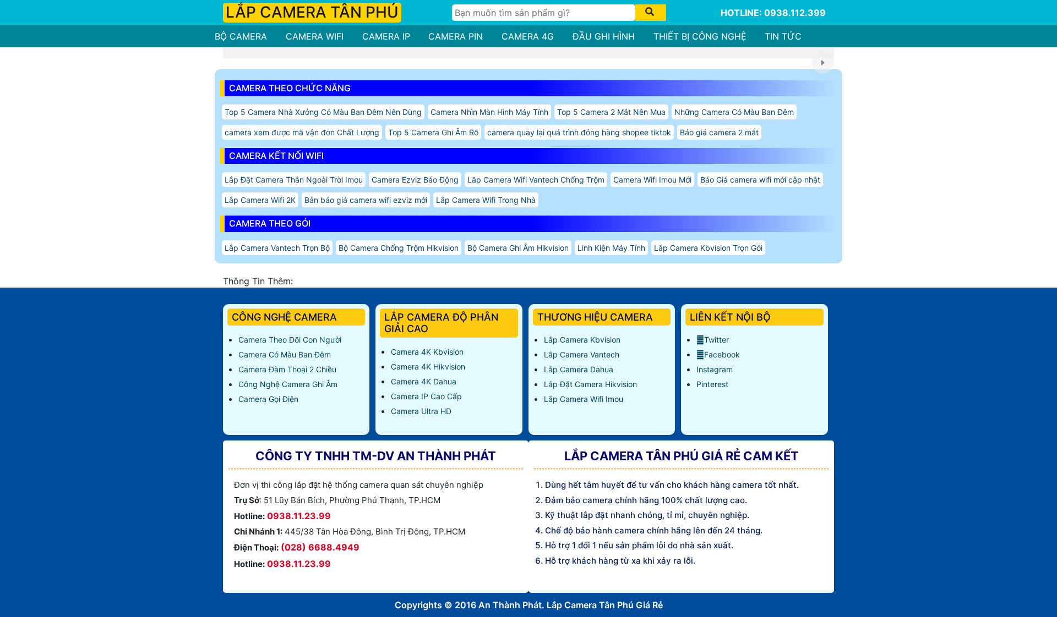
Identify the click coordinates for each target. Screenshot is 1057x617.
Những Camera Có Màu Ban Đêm (734, 112)
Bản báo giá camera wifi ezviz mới (365, 200)
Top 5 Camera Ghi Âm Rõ (433, 132)
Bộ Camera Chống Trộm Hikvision (399, 247)
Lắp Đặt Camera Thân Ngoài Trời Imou (294, 179)
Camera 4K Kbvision (427, 351)
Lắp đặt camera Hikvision (590, 384)
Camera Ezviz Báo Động (415, 179)
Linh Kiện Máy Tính (611, 247)
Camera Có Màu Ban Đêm (284, 354)
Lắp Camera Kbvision (582, 339)
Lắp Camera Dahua (578, 369)
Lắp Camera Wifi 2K (260, 200)
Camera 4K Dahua (423, 381)
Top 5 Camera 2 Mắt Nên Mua (611, 112)
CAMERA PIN (455, 36)
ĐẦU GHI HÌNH (604, 36)
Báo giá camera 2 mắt (719, 132)
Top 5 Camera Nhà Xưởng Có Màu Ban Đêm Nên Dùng (323, 112)
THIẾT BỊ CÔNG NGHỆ (700, 36)
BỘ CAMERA (241, 36)
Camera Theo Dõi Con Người (289, 339)
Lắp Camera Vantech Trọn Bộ (277, 247)
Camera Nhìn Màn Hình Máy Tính (489, 112)
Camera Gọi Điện (268, 399)
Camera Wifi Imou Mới (652, 179)
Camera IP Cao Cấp (426, 396)
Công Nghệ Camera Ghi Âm (287, 384)
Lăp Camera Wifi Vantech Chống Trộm (535, 179)
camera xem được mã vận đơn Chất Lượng (302, 132)
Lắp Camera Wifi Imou (583, 399)
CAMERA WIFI (315, 36)
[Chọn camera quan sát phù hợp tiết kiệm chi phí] (823, 63)
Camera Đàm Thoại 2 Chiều (287, 369)
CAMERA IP (386, 36)
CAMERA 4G (528, 36)
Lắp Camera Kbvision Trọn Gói (708, 247)
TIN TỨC (783, 36)
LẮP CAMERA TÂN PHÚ (312, 12)
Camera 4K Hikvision (428, 366)
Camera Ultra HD (421, 411)
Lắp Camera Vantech (581, 354)
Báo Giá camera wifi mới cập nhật (760, 179)
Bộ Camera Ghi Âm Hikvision (518, 247)
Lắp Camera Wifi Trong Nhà (486, 200)
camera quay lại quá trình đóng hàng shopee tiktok (579, 132)
